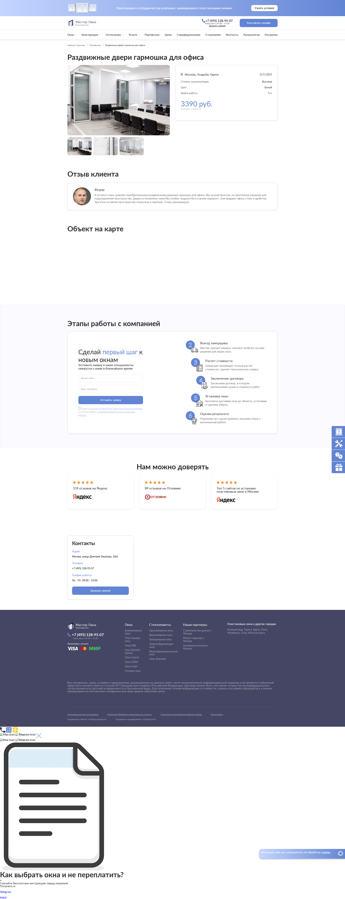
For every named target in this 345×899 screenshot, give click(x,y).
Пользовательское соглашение (82, 714)
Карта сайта (217, 714)
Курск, (256, 629)
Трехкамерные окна (160, 639)
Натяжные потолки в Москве (195, 647)
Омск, (264, 629)
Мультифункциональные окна (163, 653)
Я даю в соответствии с (110, 412)
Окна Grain (131, 666)
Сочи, (244, 632)
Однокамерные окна (161, 630)
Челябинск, (233, 632)
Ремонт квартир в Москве (193, 639)
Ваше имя (87, 378)
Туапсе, (248, 629)
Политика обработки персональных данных (129, 714)
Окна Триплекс (157, 658)
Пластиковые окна (132, 639)
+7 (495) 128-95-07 (83, 568)
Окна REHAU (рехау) (132, 651)
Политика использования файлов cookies (181, 714)
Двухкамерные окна (160, 634)
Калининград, (235, 629)
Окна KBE (130, 645)
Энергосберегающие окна (161, 645)
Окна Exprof (132, 657)
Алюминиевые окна (133, 632)
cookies (325, 852)
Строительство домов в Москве (197, 632)
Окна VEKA (131, 661)
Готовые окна (133, 670)
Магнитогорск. (256, 632)
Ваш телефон (89, 388)
